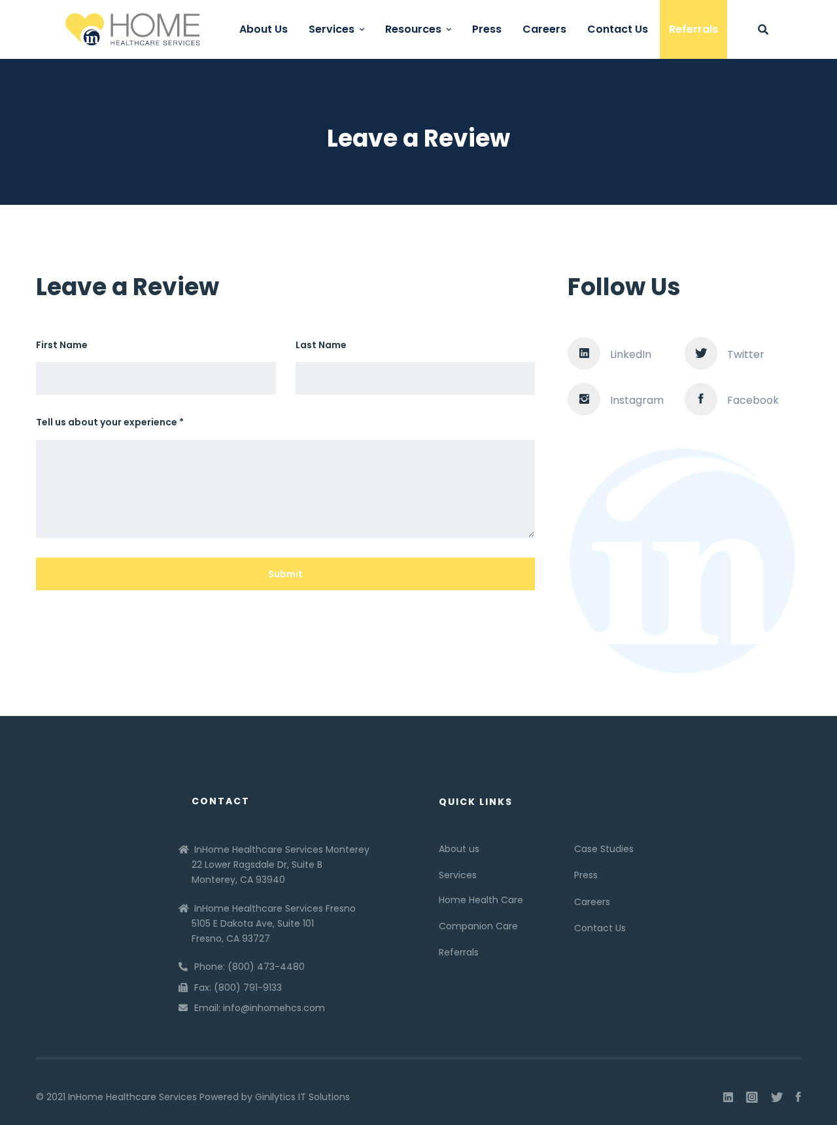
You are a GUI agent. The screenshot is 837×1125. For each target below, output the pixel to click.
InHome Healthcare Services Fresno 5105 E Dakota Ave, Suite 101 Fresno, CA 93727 (274, 923)
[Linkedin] (728, 1097)
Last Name (321, 344)
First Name (62, 344)
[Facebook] (798, 1097)
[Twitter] (777, 1097)
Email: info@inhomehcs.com (259, 1007)
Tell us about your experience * (110, 422)
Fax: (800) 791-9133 (238, 987)
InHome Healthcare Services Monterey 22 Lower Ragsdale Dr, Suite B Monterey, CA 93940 (280, 864)
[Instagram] (752, 1097)
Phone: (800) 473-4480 (249, 966)
